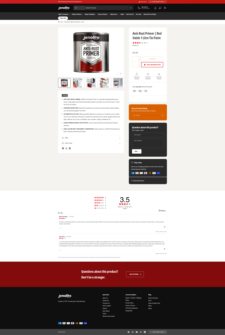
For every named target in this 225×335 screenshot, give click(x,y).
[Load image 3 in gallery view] (91, 83)
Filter (61, 213)
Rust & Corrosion (153, 298)
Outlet (104, 313)
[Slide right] (120, 73)
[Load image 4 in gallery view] (104, 83)
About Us (105, 298)
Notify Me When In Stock (154, 64)
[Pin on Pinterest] (70, 148)
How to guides (107, 306)
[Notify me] (162, 115)
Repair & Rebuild (89, 14)
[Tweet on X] (66, 148)
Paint (149, 300)
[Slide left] (117, 73)
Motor (150, 306)
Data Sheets (106, 311)
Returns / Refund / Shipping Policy (133, 299)
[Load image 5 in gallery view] (118, 83)
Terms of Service (130, 305)
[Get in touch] (160, 7)
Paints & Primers (76, 14)
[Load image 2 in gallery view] (77, 83)
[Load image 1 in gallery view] (64, 83)
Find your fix (106, 303)
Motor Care (114, 14)
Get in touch (134, 274)
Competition (129, 311)
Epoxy (150, 308)
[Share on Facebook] (63, 148)
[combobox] (109, 7)
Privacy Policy (129, 303)
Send (136, 151)
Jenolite (63, 332)
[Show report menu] (164, 227)
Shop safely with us (138, 180)
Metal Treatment (63, 14)
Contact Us (106, 300)
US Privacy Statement (132, 308)
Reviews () (136, 45)
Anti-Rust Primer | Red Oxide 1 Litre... (74, 22)
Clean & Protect (102, 14)
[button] (165, 7)
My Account (144, 1)
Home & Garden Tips (154, 303)
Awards (105, 308)
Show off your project (109, 316)
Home (61, 22)
